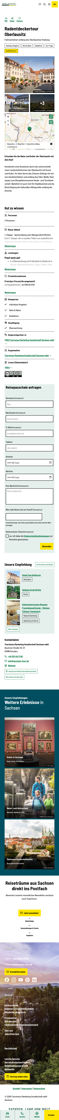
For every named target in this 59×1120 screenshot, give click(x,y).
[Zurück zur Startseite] (9, 4)
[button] (53, 1108)
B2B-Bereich (10, 1021)
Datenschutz (39, 1088)
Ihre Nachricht (17, 485)
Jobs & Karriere (12, 1033)
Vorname (14, 398)
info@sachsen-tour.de (21, 964)
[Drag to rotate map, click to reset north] (8, 125)
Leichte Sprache (12, 1058)
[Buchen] (55, 4)
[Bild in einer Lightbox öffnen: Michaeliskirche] (42, 103)
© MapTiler (20, 144)
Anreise (9, 456)
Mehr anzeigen (13, 629)
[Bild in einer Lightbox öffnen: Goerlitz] (29, 74)
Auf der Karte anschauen (44, 565)
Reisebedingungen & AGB (16, 1065)
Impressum (27, 1088)
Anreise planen (11, 1005)
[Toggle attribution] (51, 144)
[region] (29, 131)
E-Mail (13, 427)
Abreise (9, 471)
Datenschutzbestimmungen (36, 536)
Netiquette (9, 1069)
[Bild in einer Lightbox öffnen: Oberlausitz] (17, 103)
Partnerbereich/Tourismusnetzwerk (21, 1024)
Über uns (9, 1030)
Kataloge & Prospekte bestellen (19, 1008)
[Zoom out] (8, 121)
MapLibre (11, 144)
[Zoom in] (8, 117)
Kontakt (16, 1088)
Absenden (46, 546)
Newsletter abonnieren (15, 1012)
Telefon (9, 442)
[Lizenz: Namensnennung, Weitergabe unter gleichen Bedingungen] (13, 376)
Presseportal (11, 1017)
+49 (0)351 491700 (20, 958)
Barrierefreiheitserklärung (17, 1062)
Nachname (15, 412)
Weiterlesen (10, 246)
